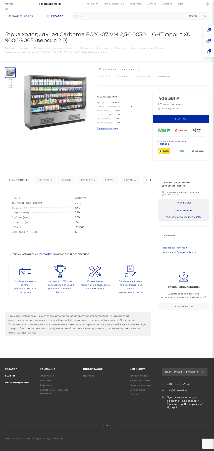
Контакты (45, 380)
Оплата (109, 180)
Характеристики (19, 180)
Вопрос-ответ (137, 389)
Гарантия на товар (140, 385)
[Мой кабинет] (207, 4)
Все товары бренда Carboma (179, 252)
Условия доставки (140, 380)
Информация (93, 369)
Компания (48, 369)
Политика (88, 375)
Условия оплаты (139, 375)
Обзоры (134, 394)
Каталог (11, 369)
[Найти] (205, 16)
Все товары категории (175, 247)
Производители (17, 382)
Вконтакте (107, 425)
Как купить (88, 180)
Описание (45, 180)
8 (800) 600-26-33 (50, 4)
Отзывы (66, 180)
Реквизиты (46, 385)
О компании (47, 375)
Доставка (130, 180)
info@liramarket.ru (178, 390)
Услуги (10, 375)
